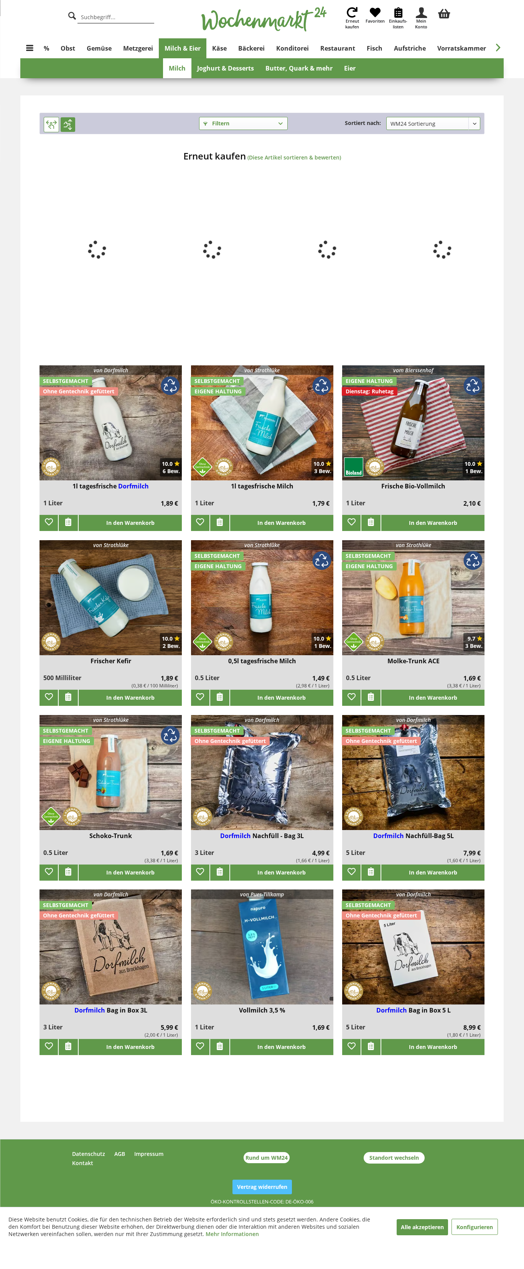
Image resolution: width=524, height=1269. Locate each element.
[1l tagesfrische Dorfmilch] (111, 427)
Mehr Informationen (232, 1234)
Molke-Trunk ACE (413, 661)
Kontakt (82, 1163)
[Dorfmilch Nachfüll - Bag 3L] (262, 777)
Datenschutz (88, 1153)
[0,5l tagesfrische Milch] (262, 602)
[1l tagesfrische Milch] (262, 427)
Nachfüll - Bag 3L (278, 836)
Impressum (148, 1153)
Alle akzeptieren (422, 1227)
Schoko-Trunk (110, 836)
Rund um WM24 (267, 1157)
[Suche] (72, 14)
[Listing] (68, 124)
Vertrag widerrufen (262, 1186)
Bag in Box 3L (127, 1010)
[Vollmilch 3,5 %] (262, 951)
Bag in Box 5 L (430, 1010)
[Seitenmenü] (29, 48)
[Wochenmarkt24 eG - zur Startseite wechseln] (264, 19)
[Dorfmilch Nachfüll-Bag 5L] (413, 777)
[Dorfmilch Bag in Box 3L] (111, 951)
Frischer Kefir (111, 661)
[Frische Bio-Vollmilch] (413, 427)
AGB (119, 1153)
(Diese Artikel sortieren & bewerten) (294, 157)
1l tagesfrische (95, 486)
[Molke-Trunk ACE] (413, 602)
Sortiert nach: (363, 123)
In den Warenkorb (130, 522)
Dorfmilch (133, 486)
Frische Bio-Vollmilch (413, 486)
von (111, 370)
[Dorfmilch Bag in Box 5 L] (413, 951)
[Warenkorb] (444, 12)
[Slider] (51, 124)
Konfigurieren (474, 1227)
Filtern (220, 123)
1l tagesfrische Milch (262, 486)
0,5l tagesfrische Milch (262, 661)
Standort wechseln (394, 1157)
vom (413, 370)
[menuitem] (444, 12)
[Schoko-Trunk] (111, 777)
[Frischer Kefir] (111, 602)
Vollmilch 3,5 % (262, 1010)
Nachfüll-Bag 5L (429, 836)
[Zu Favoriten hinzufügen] (49, 523)
